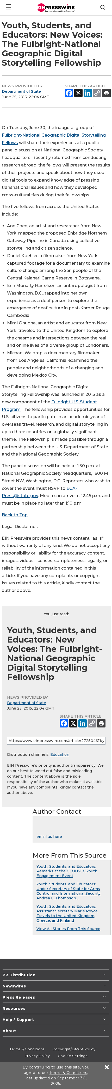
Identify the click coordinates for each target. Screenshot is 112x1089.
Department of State (21, 91)
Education (59, 754)
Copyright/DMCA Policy (73, 1049)
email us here (49, 836)
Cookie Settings (72, 1056)
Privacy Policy (37, 1056)
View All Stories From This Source (68, 928)
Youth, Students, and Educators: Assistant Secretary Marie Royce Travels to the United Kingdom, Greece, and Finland (67, 913)
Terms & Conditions (27, 1049)
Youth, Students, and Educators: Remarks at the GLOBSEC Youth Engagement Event (66, 871)
